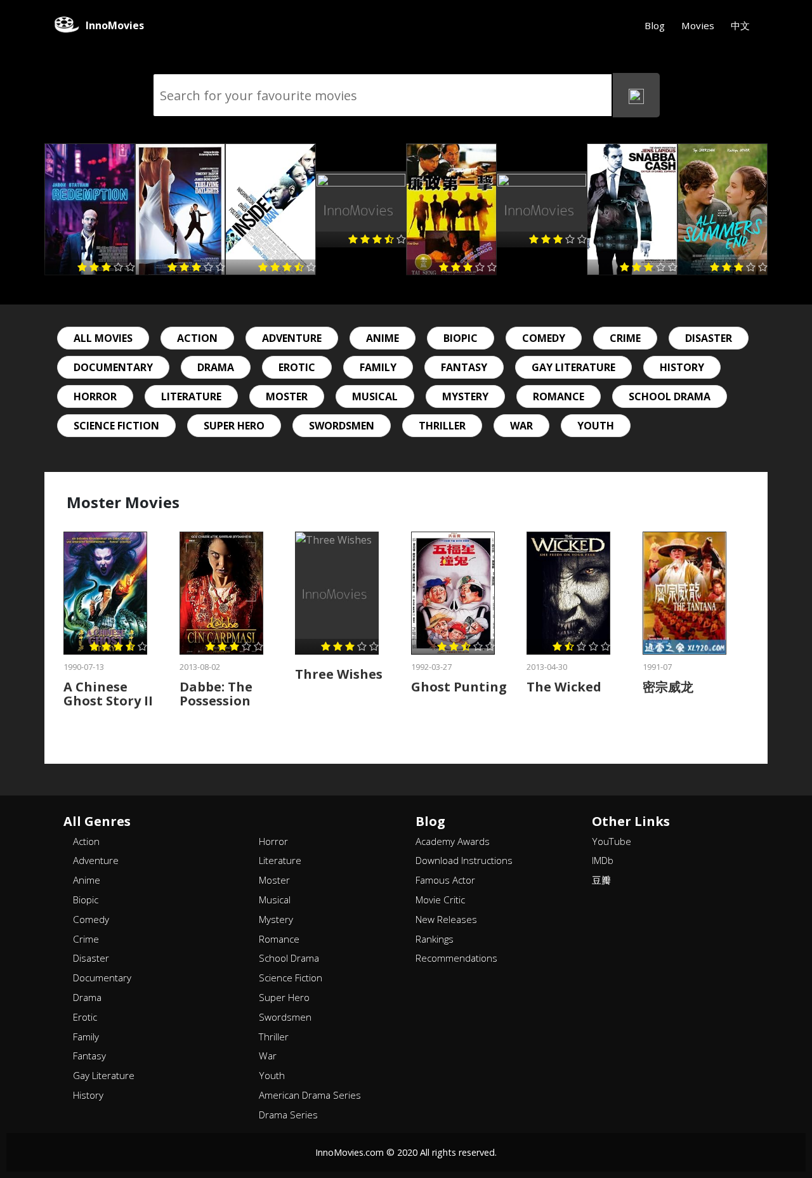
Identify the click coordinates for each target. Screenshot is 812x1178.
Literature (191, 396)
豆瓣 (601, 880)
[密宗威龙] (684, 593)
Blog (655, 25)
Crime (625, 338)
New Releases (446, 919)
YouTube (611, 841)
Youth (595, 426)
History (682, 367)
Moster (287, 396)
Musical (375, 396)
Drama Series (288, 1114)
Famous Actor (445, 880)
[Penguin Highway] (361, 209)
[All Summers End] (723, 209)
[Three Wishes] (337, 593)
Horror (95, 396)
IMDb (602, 860)
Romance (558, 396)
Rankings (435, 939)
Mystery (465, 396)
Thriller (442, 426)
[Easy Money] (632, 209)
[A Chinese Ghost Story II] (105, 593)
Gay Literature (573, 367)
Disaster (708, 338)
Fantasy (464, 367)
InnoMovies (115, 25)
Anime (382, 338)
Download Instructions (464, 860)
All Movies (103, 338)
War (521, 426)
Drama (215, 367)
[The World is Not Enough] (542, 209)
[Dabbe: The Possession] (221, 593)
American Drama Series (310, 1095)
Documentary (113, 367)
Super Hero (234, 426)
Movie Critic (440, 899)
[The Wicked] (568, 593)
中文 (740, 25)
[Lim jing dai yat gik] (451, 209)
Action (197, 338)
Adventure (292, 338)
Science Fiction (116, 426)
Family (378, 367)
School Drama (669, 396)
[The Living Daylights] (180, 209)
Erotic (296, 367)
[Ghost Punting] (453, 593)
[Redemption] (89, 209)
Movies (697, 25)
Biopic (460, 338)
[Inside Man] (270, 209)
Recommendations (456, 958)
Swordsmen (341, 426)
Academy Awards (453, 841)
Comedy (543, 338)
